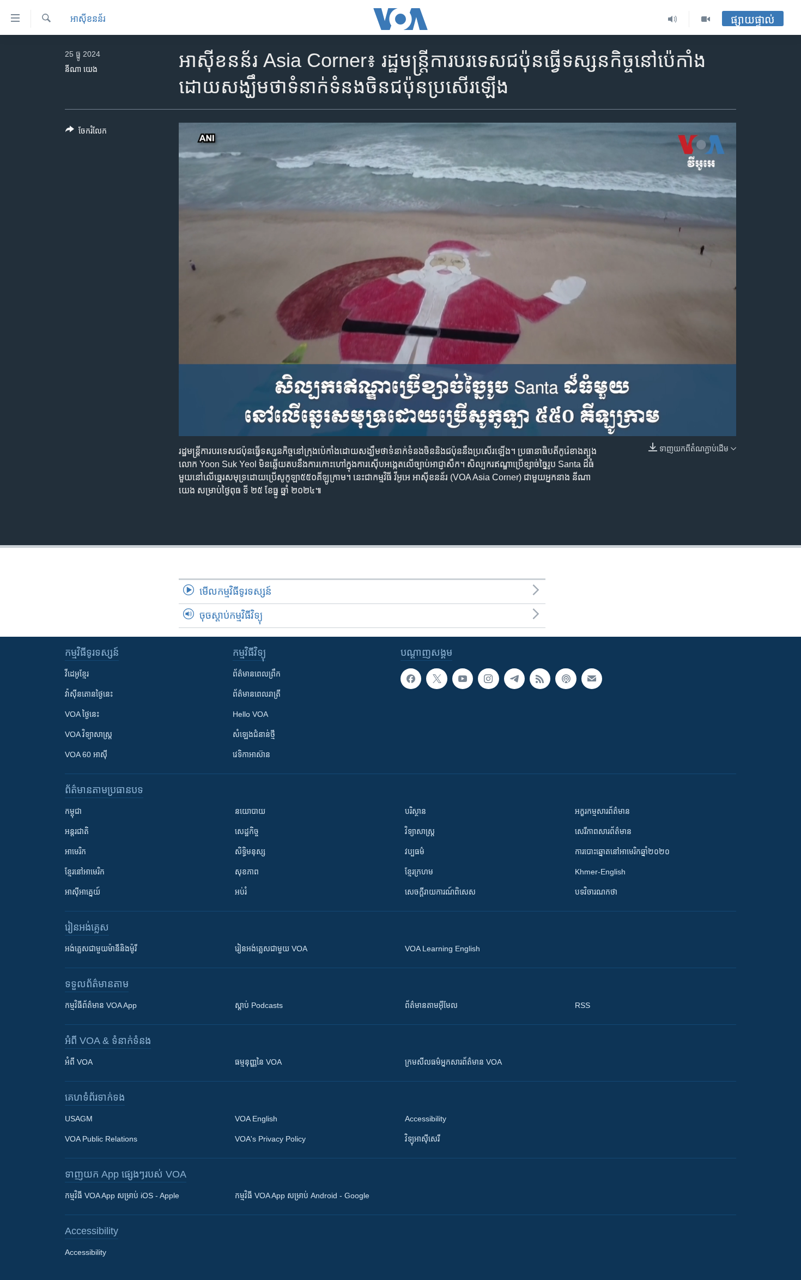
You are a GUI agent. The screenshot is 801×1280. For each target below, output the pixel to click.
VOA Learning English (442, 948)
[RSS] (540, 678)
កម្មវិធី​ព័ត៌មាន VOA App (101, 1005)
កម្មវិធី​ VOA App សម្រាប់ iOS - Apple (122, 1195)
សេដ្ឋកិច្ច (247, 831)
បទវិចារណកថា (596, 891)
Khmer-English (600, 871)
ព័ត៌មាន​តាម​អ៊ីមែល (431, 1005)
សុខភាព (247, 871)
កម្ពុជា (73, 811)
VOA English (256, 1118)
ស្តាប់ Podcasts (259, 1005)
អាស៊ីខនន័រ (88, 18)
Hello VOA (250, 714)
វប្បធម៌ (414, 851)
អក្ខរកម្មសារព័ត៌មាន (602, 811)
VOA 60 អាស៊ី (86, 754)
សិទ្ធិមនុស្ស (250, 851)
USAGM (79, 1118)
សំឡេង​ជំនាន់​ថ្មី (254, 734)
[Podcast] (565, 678)
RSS (582, 1005)
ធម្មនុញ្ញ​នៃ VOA (258, 1062)
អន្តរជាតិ (77, 831)
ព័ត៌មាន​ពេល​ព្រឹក (257, 673)
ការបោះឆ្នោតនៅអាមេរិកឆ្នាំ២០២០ (622, 851)
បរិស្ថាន (415, 811)
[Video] (705, 19)
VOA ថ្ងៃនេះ (82, 714)
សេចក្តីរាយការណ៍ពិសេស (440, 891)
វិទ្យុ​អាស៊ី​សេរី (422, 1138)
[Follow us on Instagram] (488, 678)
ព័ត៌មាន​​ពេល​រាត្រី (257, 694)
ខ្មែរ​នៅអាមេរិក (85, 871)
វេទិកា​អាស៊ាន (251, 754)
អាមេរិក (75, 851)
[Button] (86, 133)
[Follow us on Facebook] (410, 678)
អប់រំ (241, 891)
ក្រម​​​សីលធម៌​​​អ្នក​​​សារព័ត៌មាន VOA (453, 1062)
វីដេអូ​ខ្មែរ (77, 673)
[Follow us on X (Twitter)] (436, 678)
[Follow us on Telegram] (514, 678)
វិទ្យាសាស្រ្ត (420, 831)
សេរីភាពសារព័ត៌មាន (603, 831)
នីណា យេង (81, 69)
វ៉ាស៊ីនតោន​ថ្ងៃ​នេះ (89, 694)
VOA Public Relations (101, 1138)
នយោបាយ (250, 811)
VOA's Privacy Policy (270, 1138)
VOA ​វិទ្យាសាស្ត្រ (88, 734)
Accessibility (425, 1118)
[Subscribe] (591, 678)
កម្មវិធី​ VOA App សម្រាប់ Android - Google (302, 1195)
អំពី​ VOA (79, 1062)
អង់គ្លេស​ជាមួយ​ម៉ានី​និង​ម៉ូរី (101, 948)
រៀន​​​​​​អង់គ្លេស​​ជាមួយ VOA (271, 948)
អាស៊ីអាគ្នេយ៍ (82, 891)
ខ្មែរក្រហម (419, 871)
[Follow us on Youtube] (462, 678)
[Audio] (672, 19)
